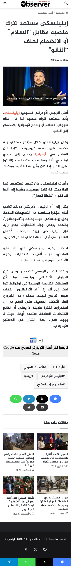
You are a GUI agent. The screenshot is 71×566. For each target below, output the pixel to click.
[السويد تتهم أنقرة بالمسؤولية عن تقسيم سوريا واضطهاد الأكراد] (52, 441)
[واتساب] (16, 399)
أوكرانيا (40, 154)
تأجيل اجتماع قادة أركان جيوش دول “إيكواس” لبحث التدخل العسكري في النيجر (20, 504)
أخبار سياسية (45, 13)
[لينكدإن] (29, 399)
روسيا (27, 376)
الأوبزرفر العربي (34, 367)
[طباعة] (29, 407)
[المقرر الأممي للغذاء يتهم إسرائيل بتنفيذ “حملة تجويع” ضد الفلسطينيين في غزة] (18, 441)
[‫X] (42, 399)
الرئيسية (60, 13)
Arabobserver (56, 539)
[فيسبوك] (55, 399)
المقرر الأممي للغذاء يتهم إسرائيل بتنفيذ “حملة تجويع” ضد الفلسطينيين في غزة (19, 460)
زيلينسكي (12, 113)
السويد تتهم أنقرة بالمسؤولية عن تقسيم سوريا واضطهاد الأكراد (54, 458)
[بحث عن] (66, 5)
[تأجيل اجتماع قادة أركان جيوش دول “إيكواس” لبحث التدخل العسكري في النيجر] (18, 485)
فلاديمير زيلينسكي (50, 384)
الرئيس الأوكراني (52, 376)
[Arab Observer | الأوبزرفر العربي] (35, 4)
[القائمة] (5, 5)
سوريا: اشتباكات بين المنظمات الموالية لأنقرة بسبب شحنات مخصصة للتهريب (54, 503)
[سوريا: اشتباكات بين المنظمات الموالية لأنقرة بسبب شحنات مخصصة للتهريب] (52, 485)
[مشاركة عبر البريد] (42, 407)
